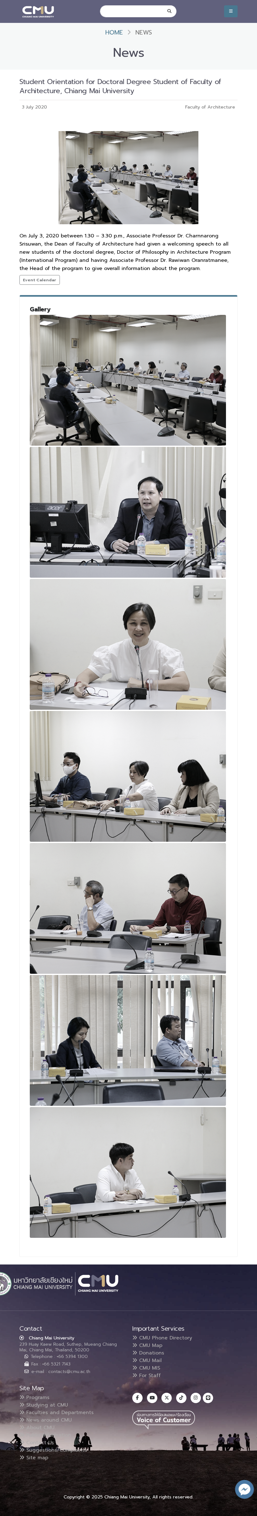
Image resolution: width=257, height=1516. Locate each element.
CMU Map (149, 1345)
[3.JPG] (128, 644)
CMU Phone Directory (164, 1338)
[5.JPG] (128, 908)
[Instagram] (196, 1398)
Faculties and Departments (59, 1412)
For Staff (149, 1375)
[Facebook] (137, 1398)
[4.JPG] (128, 776)
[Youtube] (152, 1398)
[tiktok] (181, 1398)
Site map (36, 1457)
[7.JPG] (128, 1172)
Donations (150, 1353)
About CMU (39, 1427)
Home (114, 32)
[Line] (208, 1398)
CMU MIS (148, 1368)
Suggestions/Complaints (55, 1450)
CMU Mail (149, 1360)
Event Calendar (39, 280)
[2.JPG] (128, 512)
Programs (37, 1397)
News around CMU (48, 1420)
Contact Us (39, 1442)
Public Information (47, 1435)
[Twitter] (166, 1398)
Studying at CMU (46, 1405)
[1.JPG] (128, 380)
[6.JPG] (128, 1040)
